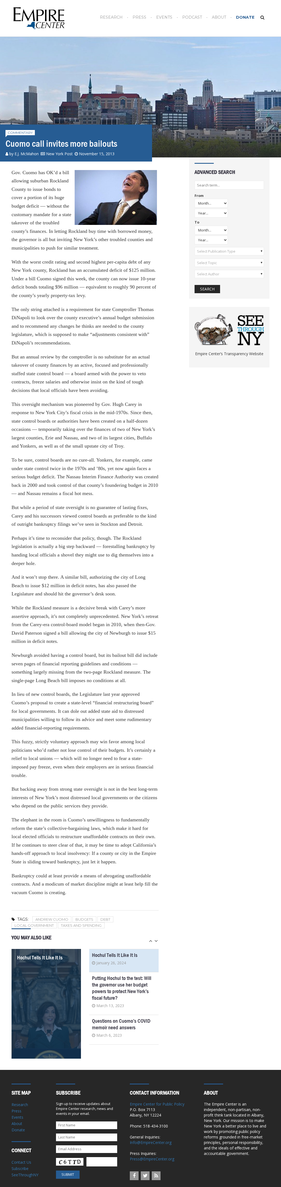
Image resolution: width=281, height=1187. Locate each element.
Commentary (20, 133)
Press (139, 17)
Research (111, 17)
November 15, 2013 (96, 153)
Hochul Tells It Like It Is (40, 957)
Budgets (84, 919)
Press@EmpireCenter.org (152, 1158)
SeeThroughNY (25, 1174)
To (197, 222)
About (219, 17)
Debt (105, 919)
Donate (245, 17)
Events (164, 17)
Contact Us (21, 1162)
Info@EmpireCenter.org (151, 1142)
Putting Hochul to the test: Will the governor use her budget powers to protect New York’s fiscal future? (121, 988)
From (199, 196)
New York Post (59, 153)
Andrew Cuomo (51, 919)
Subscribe (20, 1168)
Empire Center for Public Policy (157, 1104)
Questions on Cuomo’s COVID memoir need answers (121, 1024)
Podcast (192, 17)
